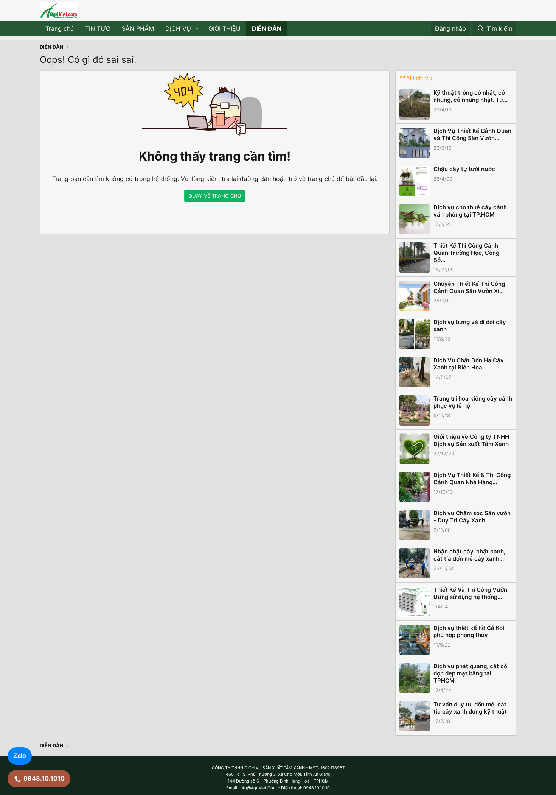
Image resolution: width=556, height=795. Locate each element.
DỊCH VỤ (178, 28)
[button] (197, 29)
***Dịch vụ (415, 78)
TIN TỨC (97, 28)
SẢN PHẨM (138, 28)
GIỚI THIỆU (224, 28)
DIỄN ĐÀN (266, 28)
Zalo (19, 755)
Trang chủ (59, 28)
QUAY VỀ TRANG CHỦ (214, 196)
